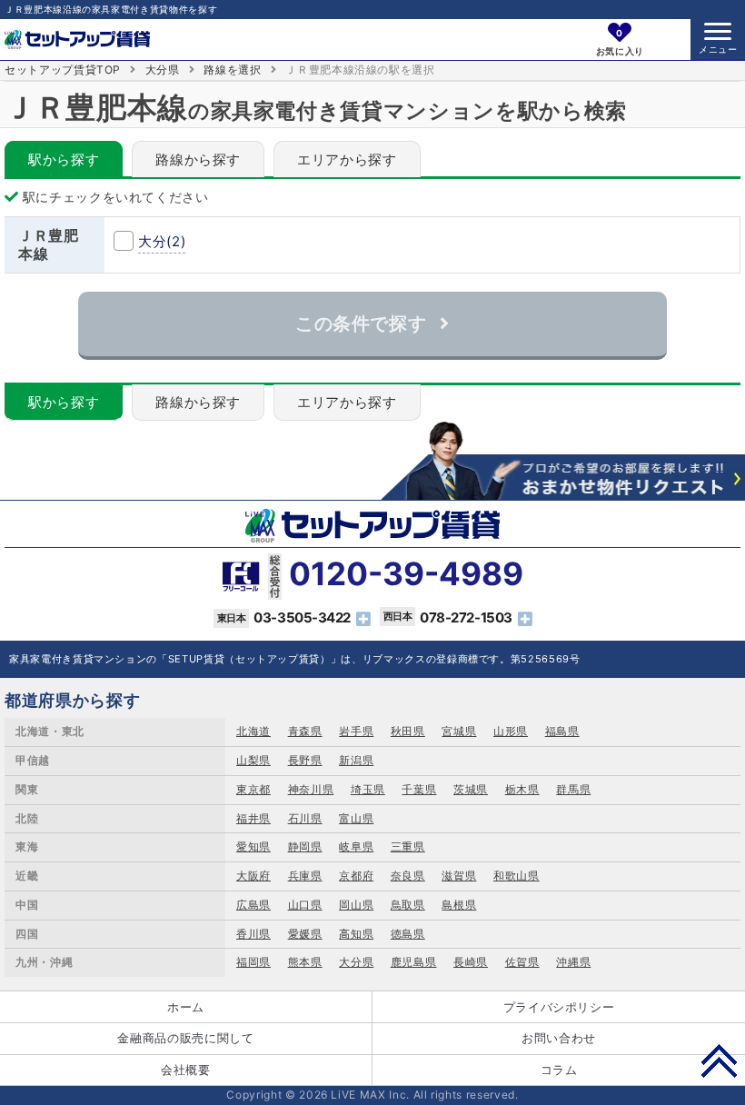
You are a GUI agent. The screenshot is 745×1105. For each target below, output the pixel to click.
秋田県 (408, 731)
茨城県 (470, 789)
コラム (559, 1069)
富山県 (356, 818)
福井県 (253, 818)
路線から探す (198, 159)
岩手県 (356, 731)
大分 (161, 241)
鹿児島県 (414, 962)
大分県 (162, 69)
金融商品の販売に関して (185, 1037)
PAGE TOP (719, 1060)
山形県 (510, 731)
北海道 (253, 731)
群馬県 (573, 789)
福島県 (562, 731)
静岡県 (305, 846)
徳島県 (408, 934)
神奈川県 (311, 789)
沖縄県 (573, 962)
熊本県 (305, 962)
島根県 (459, 904)
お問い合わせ (559, 1037)
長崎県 (470, 962)
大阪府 (253, 875)
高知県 (356, 934)
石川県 (305, 818)
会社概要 (186, 1069)
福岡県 (253, 962)
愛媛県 (305, 934)
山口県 (305, 904)
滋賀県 (459, 875)
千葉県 (419, 789)
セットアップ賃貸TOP (63, 69)
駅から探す (63, 159)
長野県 (305, 760)
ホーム (185, 1007)
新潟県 (356, 760)
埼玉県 (368, 789)
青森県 (305, 731)
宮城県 (459, 731)
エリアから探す (347, 159)
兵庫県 (305, 875)
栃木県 (522, 789)
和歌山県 (516, 875)
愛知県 (253, 846)
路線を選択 (232, 69)
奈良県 (408, 875)
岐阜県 (356, 846)
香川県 (253, 934)
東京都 (253, 789)
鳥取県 (408, 904)
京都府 (356, 875)
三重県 (408, 846)
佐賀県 (522, 962)
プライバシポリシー (559, 1007)
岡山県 (356, 904)
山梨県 (253, 760)
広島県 (253, 904)
